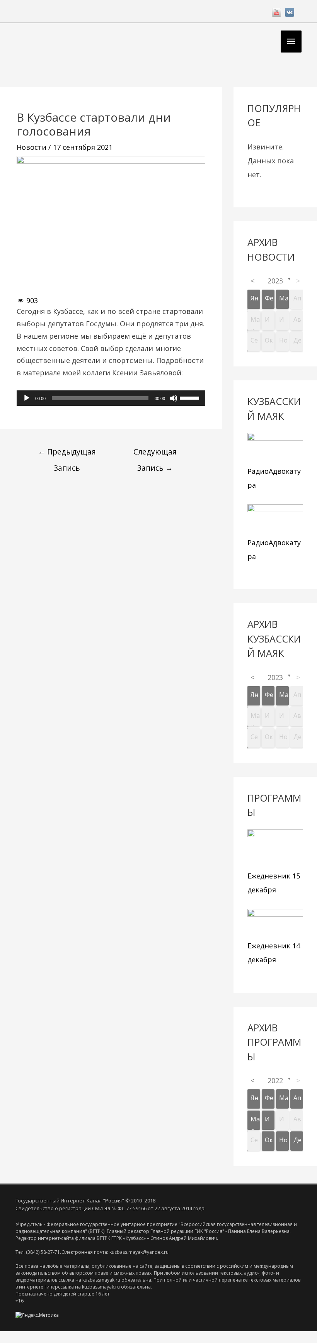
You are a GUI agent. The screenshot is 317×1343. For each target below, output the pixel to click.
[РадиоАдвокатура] (275, 448)
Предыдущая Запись (67, 453)
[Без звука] (173, 398)
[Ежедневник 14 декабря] (275, 923)
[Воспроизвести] (27, 398)
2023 (275, 280)
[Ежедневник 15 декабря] (275, 848)
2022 (275, 1080)
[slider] (190, 397)
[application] (111, 398)
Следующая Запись (155, 453)
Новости (31, 147)
